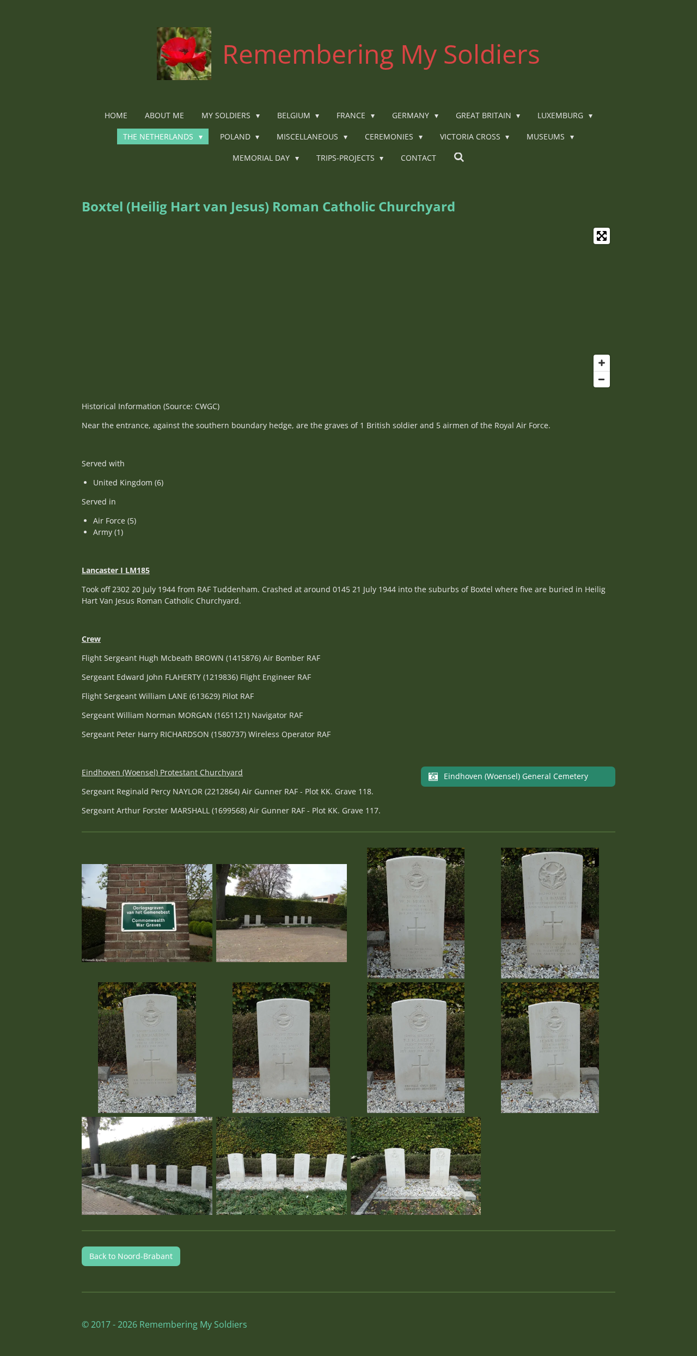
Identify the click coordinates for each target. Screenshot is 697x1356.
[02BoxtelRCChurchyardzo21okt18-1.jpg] (281, 913)
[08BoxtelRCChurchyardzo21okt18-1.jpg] (550, 1048)
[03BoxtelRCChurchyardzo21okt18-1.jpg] (415, 913)
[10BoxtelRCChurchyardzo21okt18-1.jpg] (281, 1166)
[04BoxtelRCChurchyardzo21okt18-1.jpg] (550, 913)
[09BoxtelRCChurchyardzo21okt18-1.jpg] (147, 1166)
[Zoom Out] (602, 379)
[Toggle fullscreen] (602, 236)
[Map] (348, 307)
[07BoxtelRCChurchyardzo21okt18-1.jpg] (415, 1048)
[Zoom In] (602, 363)
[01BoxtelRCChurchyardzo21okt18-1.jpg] (147, 913)
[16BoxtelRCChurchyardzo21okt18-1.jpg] (415, 1166)
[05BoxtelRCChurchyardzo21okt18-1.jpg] (147, 1048)
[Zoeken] (459, 157)
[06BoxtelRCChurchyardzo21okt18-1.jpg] (281, 1048)
